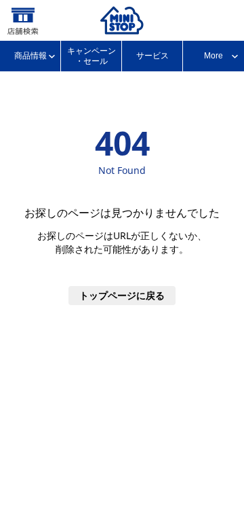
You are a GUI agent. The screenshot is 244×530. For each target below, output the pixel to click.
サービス (152, 55)
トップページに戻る (122, 295)
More (213, 55)
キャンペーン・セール (91, 55)
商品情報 (30, 55)
